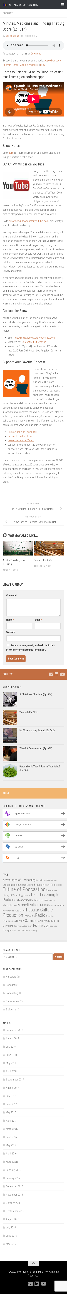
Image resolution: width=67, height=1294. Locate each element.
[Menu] (62, 4)
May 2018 (11, 1063)
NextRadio (59, 905)
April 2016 (11, 1153)
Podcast (8, 13)
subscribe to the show (20, 436)
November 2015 (14, 1194)
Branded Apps (52, 880)
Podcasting (12, 993)
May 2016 (11, 1145)
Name (10, 619)
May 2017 (11, 1112)
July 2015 (11, 1227)
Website (10, 632)
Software (11, 1009)
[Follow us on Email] (51, 674)
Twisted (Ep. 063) (43, 560)
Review (20, 921)
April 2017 (11, 1120)
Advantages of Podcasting (19, 880)
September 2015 (15, 1211)
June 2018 (11, 1055)
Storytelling (8, 925)
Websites (26, 930)
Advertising (41, 880)
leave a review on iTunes (21, 440)
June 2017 (11, 1104)
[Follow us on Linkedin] (56, 674)
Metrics (40, 900)
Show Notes (12, 1001)
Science (30, 920)
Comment (11, 595)
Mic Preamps (50, 900)
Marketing (24, 900)
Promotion (29, 916)
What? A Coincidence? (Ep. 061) (35, 748)
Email (15, 64)
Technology (41, 925)
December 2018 (14, 1030)
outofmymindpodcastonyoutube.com (29, 221)
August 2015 (12, 1219)
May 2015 (11, 1244)
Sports (55, 921)
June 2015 (11, 1235)
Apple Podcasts (52, 60)
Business (22, 885)
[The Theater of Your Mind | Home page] (26, 4)
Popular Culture (39, 910)
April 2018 (11, 1071)
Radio (40, 915)
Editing (30, 884)
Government (52, 890)
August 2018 (12, 1038)
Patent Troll (20, 910)
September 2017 (15, 1079)
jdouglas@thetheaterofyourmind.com (35, 337)
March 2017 (12, 1129)
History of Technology (13, 895)
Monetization (28, 904)
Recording (50, 916)
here (11, 152)
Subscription (27, 926)
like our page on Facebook (22, 431)
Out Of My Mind (8, 911)
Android (7, 64)
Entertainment (42, 884)
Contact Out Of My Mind (33, 342)
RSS (42, 64)
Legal (35, 895)
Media (33, 900)
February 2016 (13, 1170)
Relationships (9, 921)
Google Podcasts (29, 64)
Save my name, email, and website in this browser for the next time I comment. (30, 647)
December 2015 (14, 1186)
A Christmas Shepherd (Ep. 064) (35, 694)
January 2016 (13, 1178)
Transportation (10, 930)
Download (36, 53)
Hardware (11, 976)
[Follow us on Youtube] (62, 674)
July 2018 (11, 1046)
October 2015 (13, 1202)
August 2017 (12, 1087)
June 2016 (11, 1137)
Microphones (10, 905)
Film (53, 884)
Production (13, 915)
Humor (27, 895)
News (51, 905)
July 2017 (11, 1096)
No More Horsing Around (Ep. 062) (37, 730)
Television (53, 926)
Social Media (44, 921)
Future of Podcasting (24, 889)
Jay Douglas (12, 36)
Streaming (18, 926)
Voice (20, 930)
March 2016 (12, 1161)
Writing (34, 930)
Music (44, 905)
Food (59, 884)
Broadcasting (10, 884)
